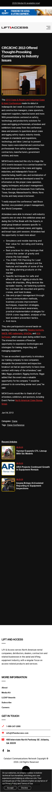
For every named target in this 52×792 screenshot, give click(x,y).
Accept (10, 788)
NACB (4, 333)
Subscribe (6, 702)
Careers (5, 707)
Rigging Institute (36, 330)
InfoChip (28, 333)
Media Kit (6, 692)
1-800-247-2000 (13, 726)
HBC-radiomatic (15, 333)
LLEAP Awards (8, 697)
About (4, 687)
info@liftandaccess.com (17, 733)
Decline (24, 788)
